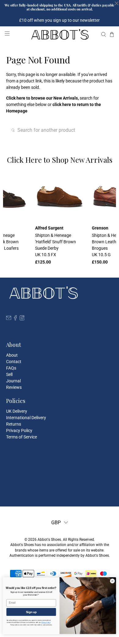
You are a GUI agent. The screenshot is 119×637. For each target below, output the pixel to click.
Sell (9, 374)
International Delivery (26, 417)
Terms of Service (21, 436)
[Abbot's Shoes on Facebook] (15, 319)
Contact (13, 361)
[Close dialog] (112, 581)
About (12, 355)
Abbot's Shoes (49, 539)
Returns (13, 424)
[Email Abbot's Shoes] (8, 319)
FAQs (11, 368)
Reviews (14, 387)
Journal (13, 380)
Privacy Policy (19, 430)
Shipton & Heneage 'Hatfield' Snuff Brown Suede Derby (55, 245)
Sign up (31, 611)
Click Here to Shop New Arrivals (59, 160)
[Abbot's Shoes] (59, 34)
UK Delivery (16, 411)
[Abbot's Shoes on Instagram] (22, 319)
